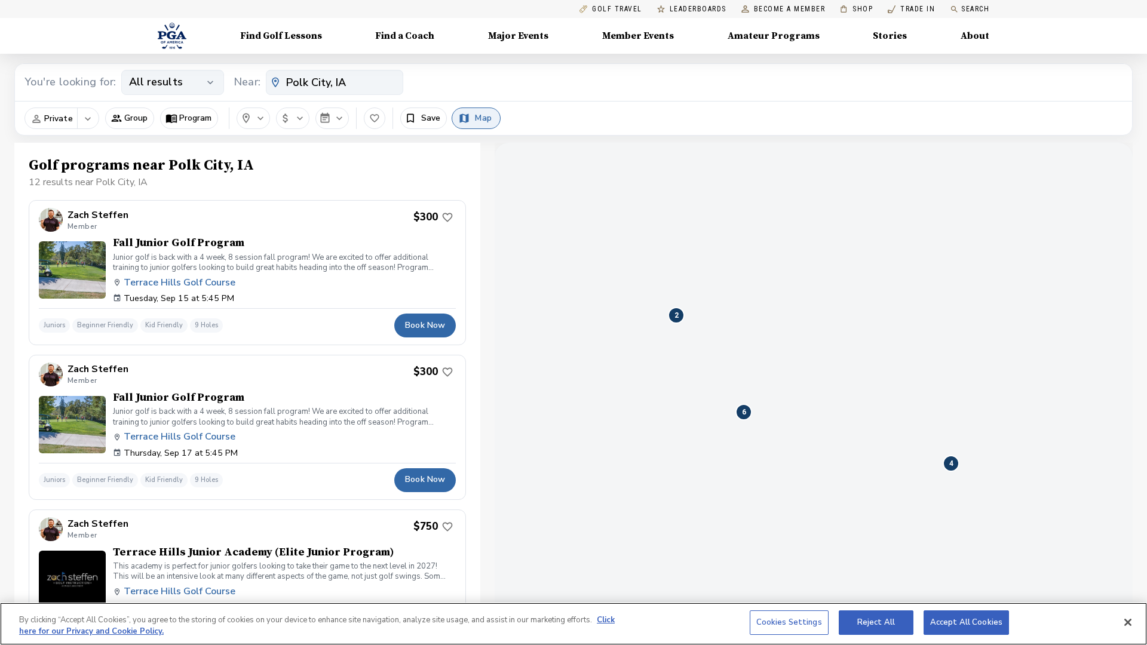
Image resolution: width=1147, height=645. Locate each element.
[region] (573, 624)
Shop (856, 9)
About (975, 36)
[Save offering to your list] (447, 217)
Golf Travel (617, 9)
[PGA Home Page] (172, 36)
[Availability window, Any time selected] (332, 118)
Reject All (876, 622)
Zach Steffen (98, 215)
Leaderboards (698, 9)
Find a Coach (404, 36)
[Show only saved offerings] (374, 118)
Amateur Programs (774, 36)
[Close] (1128, 622)
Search (975, 9)
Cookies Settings (789, 622)
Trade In (911, 9)
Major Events (518, 36)
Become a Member (790, 9)
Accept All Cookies (966, 622)
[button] (129, 118)
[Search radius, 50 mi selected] (253, 118)
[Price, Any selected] (292, 118)
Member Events (638, 36)
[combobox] (334, 82)
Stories (890, 36)
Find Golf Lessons (281, 36)
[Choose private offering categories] (88, 119)
